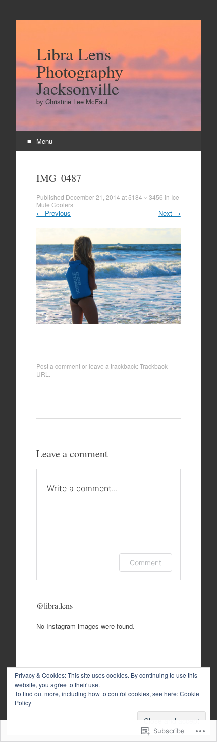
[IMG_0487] (108, 321)
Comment (145, 562)
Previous (53, 213)
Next (169, 213)
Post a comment (58, 366)
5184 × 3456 (145, 197)
